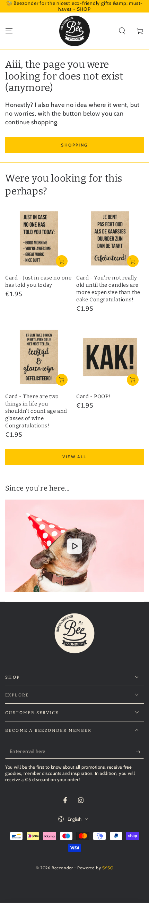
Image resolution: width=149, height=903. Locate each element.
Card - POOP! (93, 396)
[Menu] (9, 31)
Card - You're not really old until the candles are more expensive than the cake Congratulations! (108, 289)
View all (74, 456)
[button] (122, 31)
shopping (74, 145)
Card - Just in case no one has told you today (38, 281)
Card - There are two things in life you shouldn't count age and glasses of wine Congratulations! (36, 411)
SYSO (107, 867)
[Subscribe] (140, 751)
